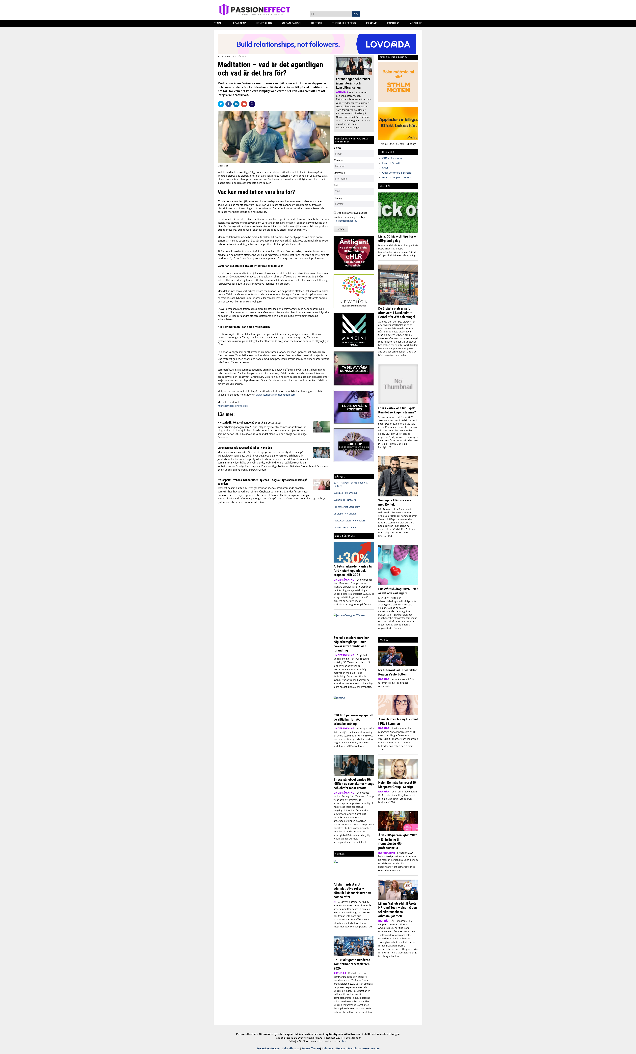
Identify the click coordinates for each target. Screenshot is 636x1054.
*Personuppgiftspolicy (345, 220)
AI (335, 901)
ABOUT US (416, 23)
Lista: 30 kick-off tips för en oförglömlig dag (397, 238)
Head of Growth (391, 163)
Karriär (371, 23)
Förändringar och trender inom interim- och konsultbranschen (353, 83)
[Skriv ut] (252, 104)
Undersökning (344, 579)
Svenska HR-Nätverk (345, 499)
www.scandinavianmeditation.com (275, 394)
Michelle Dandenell (228, 402)
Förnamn (338, 160)
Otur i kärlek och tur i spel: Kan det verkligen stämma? (397, 410)
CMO (385, 167)
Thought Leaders (344, 23)
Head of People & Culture (396, 177)
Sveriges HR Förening (345, 492)
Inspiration (386, 852)
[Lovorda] (317, 53)
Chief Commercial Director (397, 172)
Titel (336, 185)
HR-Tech (316, 23)
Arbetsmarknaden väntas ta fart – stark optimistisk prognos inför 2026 (353, 570)
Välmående (239, 56)
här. (344, 1041)
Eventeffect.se (311, 1048)
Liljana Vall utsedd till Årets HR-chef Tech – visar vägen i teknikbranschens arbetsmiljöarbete (398, 909)
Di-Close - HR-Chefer (345, 513)
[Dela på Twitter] (221, 104)
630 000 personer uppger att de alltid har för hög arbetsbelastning (353, 719)
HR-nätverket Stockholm (347, 506)
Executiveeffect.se (268, 1048)
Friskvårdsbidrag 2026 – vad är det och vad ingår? (398, 591)
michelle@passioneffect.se (233, 405)
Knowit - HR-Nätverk (345, 527)
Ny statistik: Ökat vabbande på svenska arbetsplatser (249, 422)
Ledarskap (239, 23)
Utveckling (264, 23)
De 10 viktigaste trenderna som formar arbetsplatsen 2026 (352, 964)
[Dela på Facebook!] (229, 104)
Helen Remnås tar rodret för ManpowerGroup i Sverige (397, 784)
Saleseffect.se (290, 1048)
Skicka (341, 228)
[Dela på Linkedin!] (237, 104)
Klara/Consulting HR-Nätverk (349, 520)
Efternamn (339, 172)
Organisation (291, 23)
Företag (338, 198)
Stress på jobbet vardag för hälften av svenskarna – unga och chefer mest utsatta (354, 783)
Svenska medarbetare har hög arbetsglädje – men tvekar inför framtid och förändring (351, 644)
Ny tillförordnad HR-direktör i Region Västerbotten (398, 672)
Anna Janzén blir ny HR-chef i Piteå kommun (398, 721)
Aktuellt (340, 973)
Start (217, 23)
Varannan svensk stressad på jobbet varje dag (245, 447)
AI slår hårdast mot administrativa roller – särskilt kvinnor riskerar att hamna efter (352, 890)
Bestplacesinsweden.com (364, 1048)
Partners (393, 23)
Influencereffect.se (333, 1048)
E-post (337, 147)
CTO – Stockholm (392, 158)
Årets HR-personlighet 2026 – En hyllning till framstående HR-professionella (398, 841)
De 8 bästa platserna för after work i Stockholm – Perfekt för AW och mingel (396, 312)
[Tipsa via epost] (245, 104)
